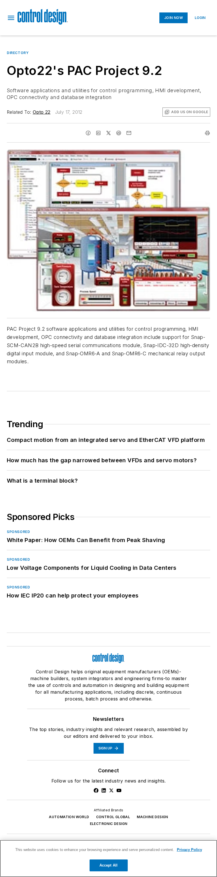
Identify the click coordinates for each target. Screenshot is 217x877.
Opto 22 (42, 112)
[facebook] (88, 133)
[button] (11, 18)
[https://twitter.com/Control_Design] (111, 790)
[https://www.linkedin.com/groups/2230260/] (104, 790)
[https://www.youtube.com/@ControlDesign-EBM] (119, 790)
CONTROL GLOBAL (113, 817)
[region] (108, 858)
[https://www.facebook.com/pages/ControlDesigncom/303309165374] (96, 790)
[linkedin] (98, 133)
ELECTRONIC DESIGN (108, 824)
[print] (207, 133)
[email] (129, 133)
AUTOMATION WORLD (69, 817)
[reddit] (118, 133)
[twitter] (108, 133)
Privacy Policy (189, 850)
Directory (18, 53)
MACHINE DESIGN (152, 817)
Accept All (108, 865)
